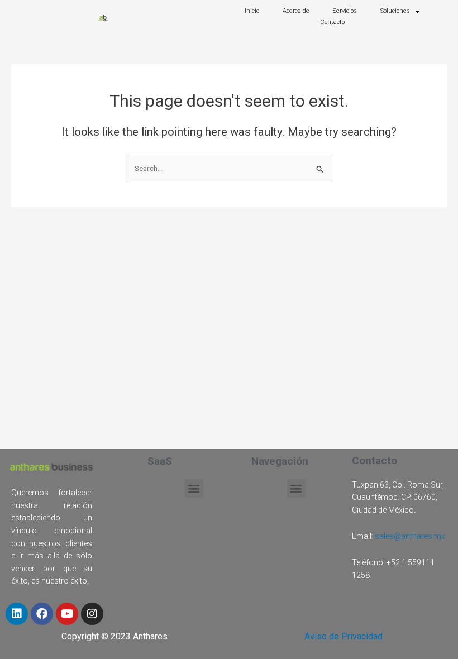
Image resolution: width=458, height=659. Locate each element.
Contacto (332, 22)
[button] (194, 488)
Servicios (345, 11)
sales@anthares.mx (410, 536)
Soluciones (395, 11)
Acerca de (296, 11)
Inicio (252, 11)
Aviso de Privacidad (343, 636)
